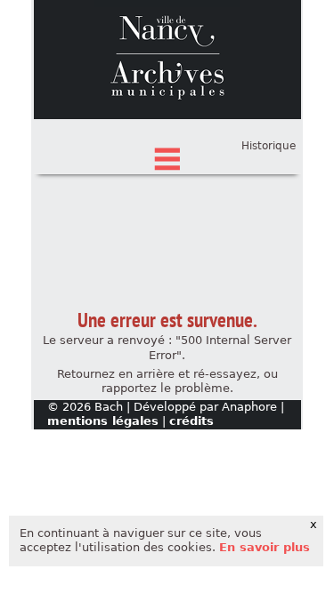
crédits (191, 421)
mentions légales (103, 421)
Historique (268, 146)
